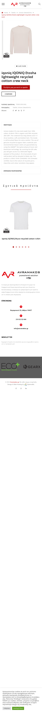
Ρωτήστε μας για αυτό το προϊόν (16, 87)
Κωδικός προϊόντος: (8, 104)
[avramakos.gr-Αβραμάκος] (21, 4)
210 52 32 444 (21, 319)
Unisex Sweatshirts (24, 107)
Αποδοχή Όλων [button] (18, 708)
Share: (4, 110)
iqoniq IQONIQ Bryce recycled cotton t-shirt (21, 238)
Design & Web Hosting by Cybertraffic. (21, 384)
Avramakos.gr (14, 382)
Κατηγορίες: (6, 107)
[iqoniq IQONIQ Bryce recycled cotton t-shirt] (21, 215)
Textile (15, 107)
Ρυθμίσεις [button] (7, 708)
